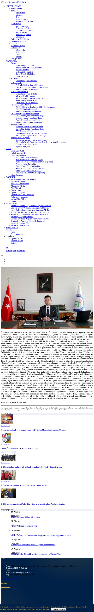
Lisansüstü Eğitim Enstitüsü (26, 81)
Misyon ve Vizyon (18, 46)
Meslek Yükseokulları (19, 92)
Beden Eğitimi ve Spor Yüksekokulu (30, 85)
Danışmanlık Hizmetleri (25, 30)
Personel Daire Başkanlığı (26, 164)
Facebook (5, 579)
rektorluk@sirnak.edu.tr (22, 572)
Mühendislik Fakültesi (24, 72)
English (16, 250)
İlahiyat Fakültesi (22, 70)
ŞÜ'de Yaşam (16, 24)
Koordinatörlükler (18, 124)
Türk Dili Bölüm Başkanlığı (26, 109)
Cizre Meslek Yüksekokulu (26, 94)
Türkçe (9, 250)
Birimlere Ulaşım (17, 201)
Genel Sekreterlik (17, 151)
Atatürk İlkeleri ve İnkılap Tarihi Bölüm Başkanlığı (35, 107)
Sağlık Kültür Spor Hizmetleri (22, 195)
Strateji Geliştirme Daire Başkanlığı (29, 171)
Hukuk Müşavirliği (18, 153)
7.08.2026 (5, 500)
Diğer (18, 54)
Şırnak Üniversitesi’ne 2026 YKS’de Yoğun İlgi (19, 448)
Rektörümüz (20, 13)
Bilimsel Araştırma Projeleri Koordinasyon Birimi (30, 219)
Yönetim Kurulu (22, 19)
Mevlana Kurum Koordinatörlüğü (29, 122)
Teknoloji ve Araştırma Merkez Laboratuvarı (28, 221)
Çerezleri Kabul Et (58, 609)
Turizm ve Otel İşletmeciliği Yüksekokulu (32, 87)
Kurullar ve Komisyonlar (20, 138)
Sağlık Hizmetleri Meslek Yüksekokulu (31, 98)
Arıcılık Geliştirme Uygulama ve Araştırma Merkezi (31, 206)
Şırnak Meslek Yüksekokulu (27, 103)
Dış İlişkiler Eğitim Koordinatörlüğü (25, 114)
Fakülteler (14, 63)
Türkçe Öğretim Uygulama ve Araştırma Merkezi (30, 212)
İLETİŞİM (10, 236)
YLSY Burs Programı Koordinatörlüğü (31, 135)
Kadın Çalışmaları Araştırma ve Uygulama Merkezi (30, 210)
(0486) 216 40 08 (20, 568)
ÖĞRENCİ (10, 177)
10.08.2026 (5, 481)
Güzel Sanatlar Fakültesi (25, 65)
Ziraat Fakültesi (22, 76)
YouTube (14, 579)
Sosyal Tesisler (21, 32)
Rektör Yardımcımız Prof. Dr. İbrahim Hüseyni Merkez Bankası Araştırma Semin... (33, 504)
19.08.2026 (5, 426)
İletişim (13, 243)
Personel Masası (17, 241)
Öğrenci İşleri (16, 190)
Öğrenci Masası (17, 238)
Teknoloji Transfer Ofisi (20, 225)
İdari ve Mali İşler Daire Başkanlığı (29, 160)
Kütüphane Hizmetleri (19, 197)
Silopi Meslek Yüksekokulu (26, 100)
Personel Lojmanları (23, 35)
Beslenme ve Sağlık (23, 28)
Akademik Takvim (18, 186)
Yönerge (19, 52)
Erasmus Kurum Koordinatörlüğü (29, 118)
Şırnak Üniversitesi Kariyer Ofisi (23, 179)
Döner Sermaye (17, 175)
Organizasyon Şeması (19, 41)
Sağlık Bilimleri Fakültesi (25, 74)
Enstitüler (14, 78)
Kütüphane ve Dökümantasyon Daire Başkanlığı (34, 162)
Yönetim (14, 10)
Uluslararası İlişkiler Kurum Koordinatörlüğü (33, 133)
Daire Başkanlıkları (18, 155)
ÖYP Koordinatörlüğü (24, 131)
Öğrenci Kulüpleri (18, 192)
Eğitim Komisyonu (23, 146)
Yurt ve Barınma (22, 26)
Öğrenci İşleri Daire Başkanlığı (28, 166)
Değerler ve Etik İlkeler (20, 39)
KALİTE (9, 230)
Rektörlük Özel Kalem (24, 21)
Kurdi (22, 250)
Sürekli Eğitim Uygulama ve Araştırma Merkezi (29, 214)
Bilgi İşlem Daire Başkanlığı (27, 157)
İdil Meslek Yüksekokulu (25, 96)
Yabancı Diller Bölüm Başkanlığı (28, 111)
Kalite (13, 232)
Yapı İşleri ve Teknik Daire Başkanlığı (30, 173)
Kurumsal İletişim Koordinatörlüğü (29, 127)
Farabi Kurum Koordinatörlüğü (28, 120)
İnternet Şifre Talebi (18, 199)
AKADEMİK (11, 61)
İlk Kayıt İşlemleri (18, 181)
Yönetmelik (20, 50)
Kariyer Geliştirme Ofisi (20, 223)
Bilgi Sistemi (16, 188)
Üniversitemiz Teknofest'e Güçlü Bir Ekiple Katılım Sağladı (24, 485)
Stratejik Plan (16, 59)
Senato (18, 17)
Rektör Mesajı (16, 8)
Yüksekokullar (16, 83)
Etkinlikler (20, 37)
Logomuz (14, 43)
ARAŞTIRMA (12, 203)
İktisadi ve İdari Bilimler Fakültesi (29, 67)
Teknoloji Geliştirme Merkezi (22, 217)
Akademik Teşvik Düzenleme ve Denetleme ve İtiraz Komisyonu (41, 142)
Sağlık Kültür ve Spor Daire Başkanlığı (31, 168)
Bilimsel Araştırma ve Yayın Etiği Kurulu (31, 140)
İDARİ (8, 149)
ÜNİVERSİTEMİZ (13, 6)
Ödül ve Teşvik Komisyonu (26, 144)
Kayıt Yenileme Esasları (20, 184)
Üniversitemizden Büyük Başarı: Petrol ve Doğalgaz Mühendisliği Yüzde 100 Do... (33, 430)
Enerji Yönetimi (17, 234)
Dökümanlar (15, 48)
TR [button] (7, 247)
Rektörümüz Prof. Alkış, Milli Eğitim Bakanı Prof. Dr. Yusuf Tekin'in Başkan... (31, 467)
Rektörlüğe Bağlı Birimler (21, 105)
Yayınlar (19, 57)
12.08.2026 (5, 463)
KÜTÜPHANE (12, 228)
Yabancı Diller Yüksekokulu (27, 89)
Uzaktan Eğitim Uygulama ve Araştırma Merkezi (30, 208)
